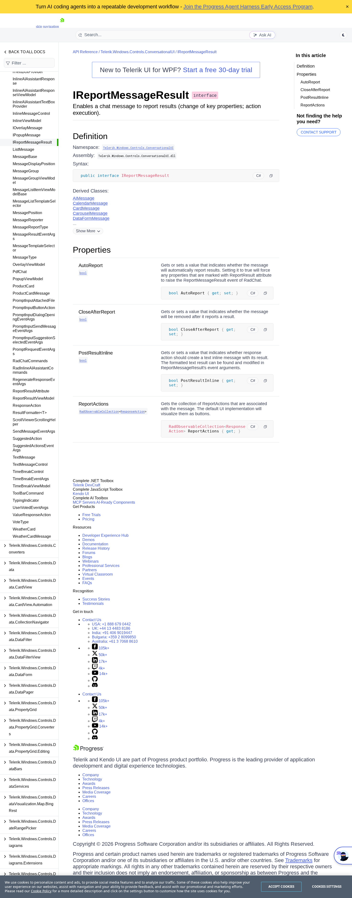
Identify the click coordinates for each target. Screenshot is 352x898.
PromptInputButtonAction (34, 308)
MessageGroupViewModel (34, 180)
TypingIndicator (26, 500)
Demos (88, 540)
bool (83, 273)
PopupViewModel (28, 279)
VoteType (21, 522)
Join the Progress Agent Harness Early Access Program (247, 7)
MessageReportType (30, 227)
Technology (92, 779)
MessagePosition (27, 213)
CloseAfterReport (97, 312)
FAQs (87, 583)
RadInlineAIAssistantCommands (33, 370)
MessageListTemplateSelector (34, 203)
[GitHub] (95, 680)
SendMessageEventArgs (34, 431)
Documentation (95, 544)
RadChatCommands (30, 361)
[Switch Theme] (343, 35)
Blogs (87, 557)
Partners (89, 570)
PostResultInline (96, 353)
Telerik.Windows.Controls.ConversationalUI (138, 52)
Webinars (90, 561)
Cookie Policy (41, 891)
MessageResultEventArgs (34, 236)
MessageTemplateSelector (34, 248)
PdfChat (20, 272)
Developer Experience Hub (105, 535)
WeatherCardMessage (32, 536)
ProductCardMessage (31, 293)
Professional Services (100, 566)
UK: (111, 628)
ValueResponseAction (32, 515)
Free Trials (91, 515)
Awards (88, 783)
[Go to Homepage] (62, 26)
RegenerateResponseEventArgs (34, 382)
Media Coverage (96, 792)
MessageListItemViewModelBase (34, 192)
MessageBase (25, 157)
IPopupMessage (26, 135)
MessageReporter (28, 220)
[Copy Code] (271, 176)
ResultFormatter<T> (30, 413)
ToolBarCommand (28, 493)
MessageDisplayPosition (34, 164)
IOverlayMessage (27, 128)
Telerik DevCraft (86, 485)
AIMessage (83, 198)
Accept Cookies (281, 886)
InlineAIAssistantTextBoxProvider (34, 104)
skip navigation (47, 26)
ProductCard (23, 286)
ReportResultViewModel (33, 398)
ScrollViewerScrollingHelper (34, 422)
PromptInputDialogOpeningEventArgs (34, 317)
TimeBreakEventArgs (31, 479)
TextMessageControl (30, 464)
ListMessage (23, 149)
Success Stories (96, 599)
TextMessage (24, 457)
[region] (176, 886)
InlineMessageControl (31, 113)
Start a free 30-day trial (217, 70)
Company (90, 775)
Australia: (115, 641)
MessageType (25, 257)
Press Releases (95, 788)
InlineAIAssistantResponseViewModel (34, 92)
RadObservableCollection (99, 411)
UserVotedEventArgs (30, 508)
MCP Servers (84, 502)
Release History (96, 548)
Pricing (88, 519)
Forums (88, 553)
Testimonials (93, 603)
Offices (88, 801)
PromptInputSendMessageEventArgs (34, 328)
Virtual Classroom (97, 574)
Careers (89, 796)
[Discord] (95, 686)
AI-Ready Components (115, 502)
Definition (90, 136)
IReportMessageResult (32, 142)
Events (88, 579)
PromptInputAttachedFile (34, 300)
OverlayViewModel (29, 264)
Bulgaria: (114, 637)
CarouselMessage (90, 213)
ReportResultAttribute (31, 391)
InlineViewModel (27, 121)
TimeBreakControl (28, 472)
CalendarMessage (90, 203)
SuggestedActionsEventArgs (33, 448)
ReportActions (93, 404)
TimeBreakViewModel (31, 486)
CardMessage (86, 208)
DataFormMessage (91, 218)
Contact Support (318, 132)
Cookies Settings (326, 886)
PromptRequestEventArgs (34, 351)
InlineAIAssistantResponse (34, 81)
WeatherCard (24, 529)
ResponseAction (27, 405)
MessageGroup (26, 171)
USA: (111, 624)
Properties (92, 249)
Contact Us (91, 620)
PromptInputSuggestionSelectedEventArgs (34, 340)
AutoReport (91, 265)
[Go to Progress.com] (88, 750)
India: (112, 633)
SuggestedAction (27, 439)
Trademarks (298, 860)
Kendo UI (81, 494)
